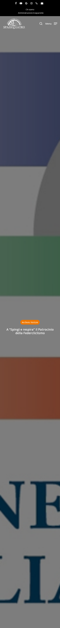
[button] (51, 23)
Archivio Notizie (30, 322)
